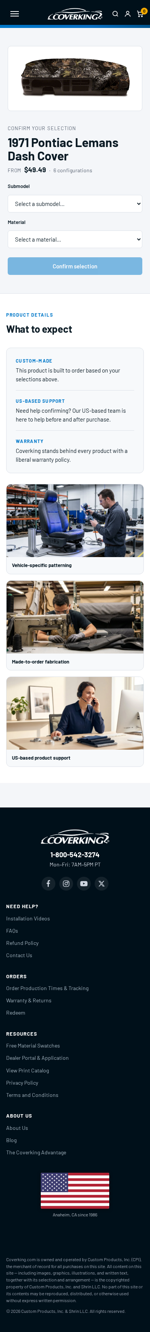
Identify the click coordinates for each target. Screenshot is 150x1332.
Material (16, 222)
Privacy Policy (22, 1082)
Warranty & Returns (29, 1000)
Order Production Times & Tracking (47, 988)
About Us (17, 1127)
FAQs (12, 930)
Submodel (19, 186)
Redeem (15, 1012)
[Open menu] (14, 13)
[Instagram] (66, 884)
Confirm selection (75, 266)
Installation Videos (28, 918)
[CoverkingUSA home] (75, 14)
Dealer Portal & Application (37, 1057)
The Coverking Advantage (36, 1152)
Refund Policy (22, 943)
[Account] (128, 14)
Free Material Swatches (33, 1045)
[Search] (115, 14)
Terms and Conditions (32, 1095)
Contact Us (19, 955)
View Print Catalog (27, 1070)
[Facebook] (48, 884)
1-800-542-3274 (75, 854)
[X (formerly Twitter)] (101, 884)
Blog (11, 1140)
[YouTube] (84, 884)
